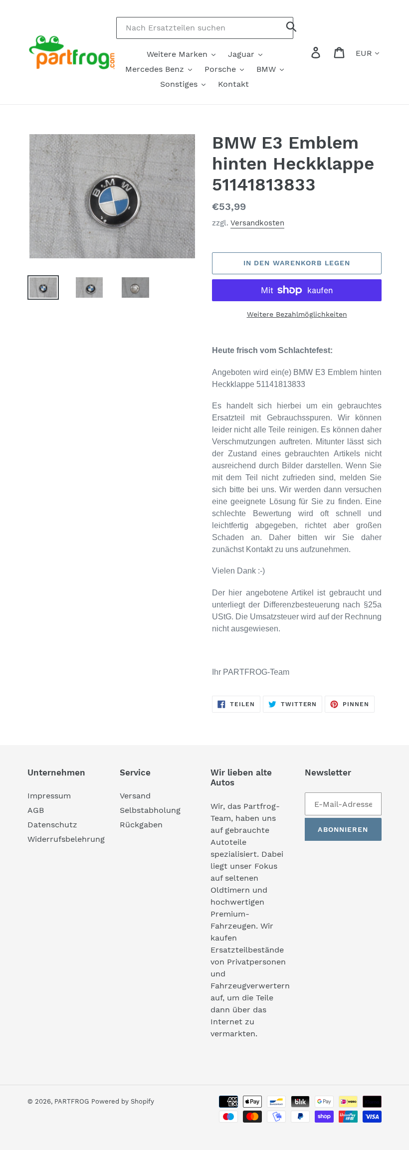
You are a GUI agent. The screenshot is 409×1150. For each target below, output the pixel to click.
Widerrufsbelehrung (66, 839)
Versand (135, 795)
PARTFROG (71, 1101)
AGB (35, 810)
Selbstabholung (150, 810)
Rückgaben (141, 824)
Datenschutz (52, 824)
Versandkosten (257, 222)
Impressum (49, 795)
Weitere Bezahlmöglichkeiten (297, 314)
